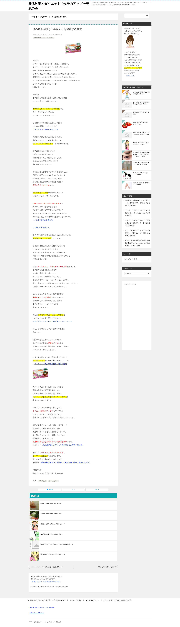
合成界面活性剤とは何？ (141, 113)
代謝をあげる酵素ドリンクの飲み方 (51, 503)
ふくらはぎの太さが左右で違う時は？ (141, 93)
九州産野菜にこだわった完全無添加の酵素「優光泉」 (63, 445)
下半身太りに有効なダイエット (46, 129)
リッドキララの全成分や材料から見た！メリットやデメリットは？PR (141, 154)
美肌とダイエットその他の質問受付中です (46, 581)
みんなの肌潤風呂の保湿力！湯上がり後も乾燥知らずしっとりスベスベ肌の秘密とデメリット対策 (137, 243)
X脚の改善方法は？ (41, 227)
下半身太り (42, 481)
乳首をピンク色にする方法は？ (140, 173)
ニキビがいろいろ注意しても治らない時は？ (141, 103)
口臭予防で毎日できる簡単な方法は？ (51, 534)
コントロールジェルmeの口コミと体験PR (141, 163)
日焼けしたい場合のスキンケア (107, 567)
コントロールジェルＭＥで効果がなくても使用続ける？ (47, 567)
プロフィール (130, 76)
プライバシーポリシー (37, 612)
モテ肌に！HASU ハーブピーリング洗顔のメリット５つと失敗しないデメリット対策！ (137, 212)
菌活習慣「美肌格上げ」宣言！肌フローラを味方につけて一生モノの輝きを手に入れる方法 (137, 202)
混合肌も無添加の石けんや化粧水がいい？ (53, 524)
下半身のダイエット (39, 37)
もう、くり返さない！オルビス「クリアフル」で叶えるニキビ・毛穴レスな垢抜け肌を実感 (137, 233)
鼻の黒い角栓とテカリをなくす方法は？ (141, 143)
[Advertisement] (136, 317)
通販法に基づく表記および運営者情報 (42, 607)
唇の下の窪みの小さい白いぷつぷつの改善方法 (141, 133)
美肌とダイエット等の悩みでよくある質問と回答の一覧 (57, 544)
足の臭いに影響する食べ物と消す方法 (51, 514)
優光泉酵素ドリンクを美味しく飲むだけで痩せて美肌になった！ (66, 462)
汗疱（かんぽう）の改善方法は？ (141, 183)
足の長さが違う (53, 481)
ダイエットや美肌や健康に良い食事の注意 (50, 364)
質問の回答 (50, 37)
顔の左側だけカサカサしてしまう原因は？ (53, 554)
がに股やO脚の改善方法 (43, 220)
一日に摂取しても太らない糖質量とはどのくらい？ (52, 321)
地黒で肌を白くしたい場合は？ (140, 123)
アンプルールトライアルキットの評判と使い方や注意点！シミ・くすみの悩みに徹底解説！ (137, 222)
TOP (47, 600)
